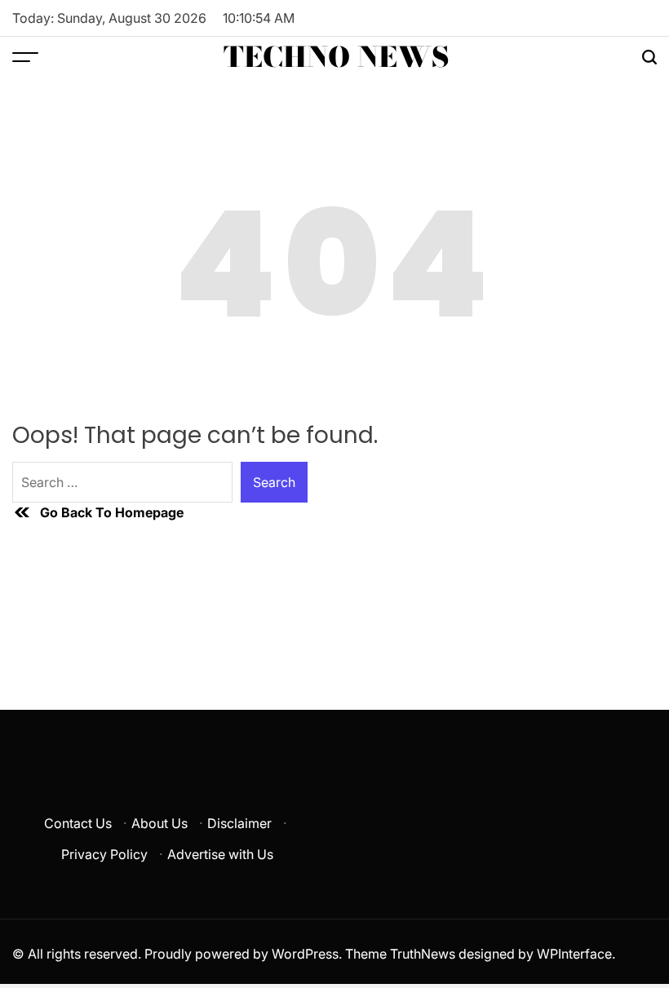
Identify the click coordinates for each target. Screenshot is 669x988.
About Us (159, 823)
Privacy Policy (104, 854)
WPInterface (574, 954)
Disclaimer (239, 823)
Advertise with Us (220, 854)
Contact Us (78, 823)
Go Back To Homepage (112, 512)
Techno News (337, 57)
